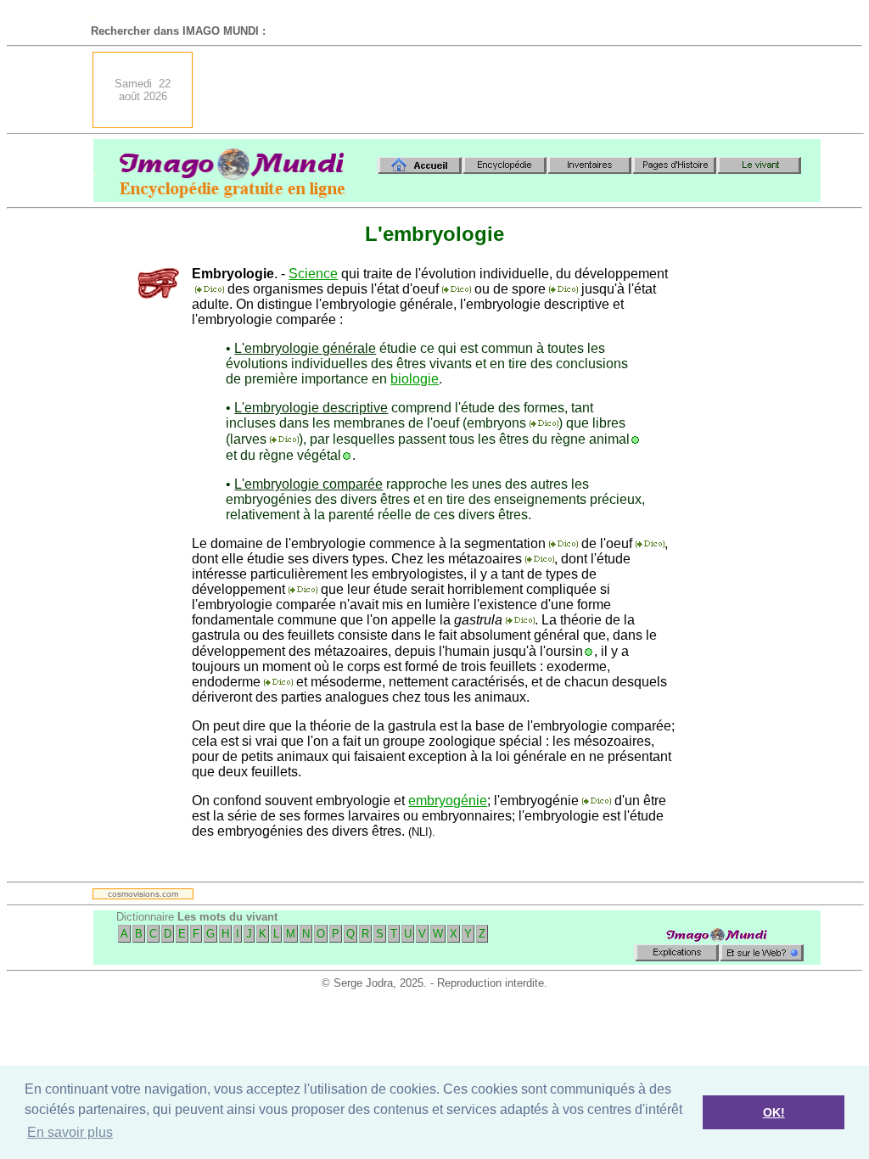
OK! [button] (774, 1112)
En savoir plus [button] (70, 1132)
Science (313, 273)
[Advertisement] (512, 90)
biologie (414, 379)
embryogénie (447, 800)
